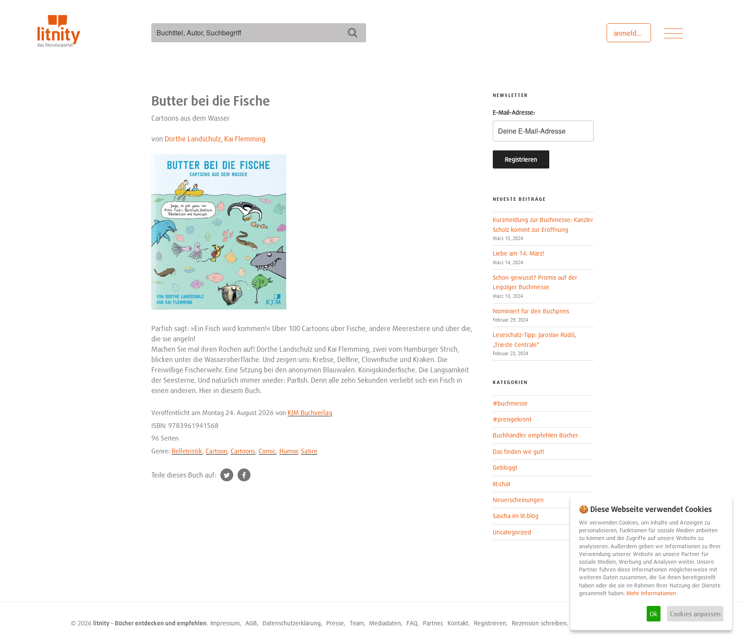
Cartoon (216, 451)
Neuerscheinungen (518, 499)
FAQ (412, 623)
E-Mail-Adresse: (514, 112)
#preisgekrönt (512, 419)
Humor (288, 451)
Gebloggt (505, 467)
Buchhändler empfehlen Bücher (535, 435)
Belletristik (187, 451)
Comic (267, 451)
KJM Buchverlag (310, 412)
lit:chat (501, 483)
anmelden (629, 33)
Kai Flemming (245, 138)
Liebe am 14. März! (518, 253)
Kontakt (458, 623)
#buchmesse (510, 403)
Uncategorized (512, 532)
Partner (432, 623)
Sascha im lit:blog (515, 515)
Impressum (225, 623)
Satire (309, 451)
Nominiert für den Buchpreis (531, 311)
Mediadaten (385, 623)
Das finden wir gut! (518, 451)
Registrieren (490, 623)
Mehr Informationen (651, 593)
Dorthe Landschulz (193, 138)
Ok (653, 614)
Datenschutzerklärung (292, 623)
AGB (251, 623)
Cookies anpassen (695, 614)
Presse (335, 623)
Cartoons (243, 451)
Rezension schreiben (539, 623)
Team (357, 623)
